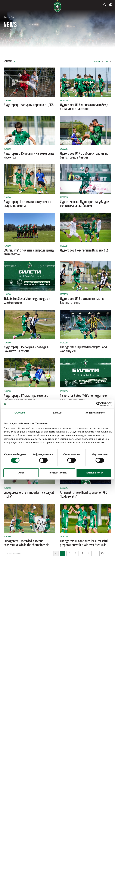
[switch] (43, 460)
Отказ (21, 472)
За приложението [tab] (95, 412)
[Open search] (105, 5)
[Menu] (4, 5)
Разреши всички (94, 472)
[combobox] (98, 61)
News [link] (13, 17)
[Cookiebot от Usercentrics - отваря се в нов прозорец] (98, 404)
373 (102, 553)
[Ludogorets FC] (57, 6)
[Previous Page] (108, 553)
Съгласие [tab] (20, 412)
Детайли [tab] (57, 412)
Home (6, 17)
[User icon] (111, 5)
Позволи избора (57, 472)
